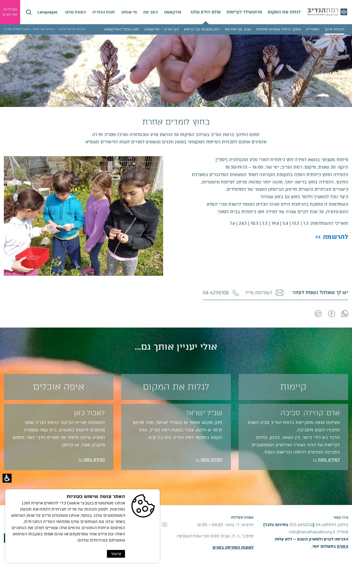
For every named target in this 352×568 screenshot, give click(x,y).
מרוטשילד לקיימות (244, 12)
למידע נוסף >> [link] (91, 459)
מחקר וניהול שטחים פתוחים (278, 29)
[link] (344, 313)
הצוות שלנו (75, 12)
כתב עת (150, 12)
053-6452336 (301, 524)
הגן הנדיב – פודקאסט (161, 29)
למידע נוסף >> (326, 459)
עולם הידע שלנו (206, 12)
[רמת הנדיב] (327, 12)
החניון (342, 546)
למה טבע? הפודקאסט (121, 29)
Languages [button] (48, 12)
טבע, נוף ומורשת (238, 29)
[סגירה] (29, 12)
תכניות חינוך (334, 29)
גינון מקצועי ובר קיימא (202, 29)
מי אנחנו (129, 12)
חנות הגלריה (103, 12)
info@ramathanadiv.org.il (312, 532)
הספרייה (313, 29)
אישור (116, 554)
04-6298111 (326, 524)
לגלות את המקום (284, 12)
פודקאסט (172, 12)
